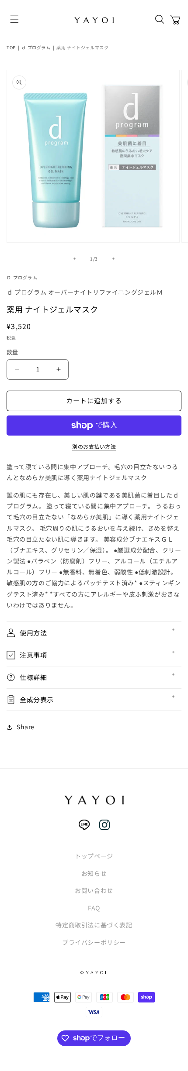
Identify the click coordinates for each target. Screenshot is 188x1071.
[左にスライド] (74, 258)
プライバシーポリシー (94, 942)
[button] (14, 20)
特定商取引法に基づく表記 (94, 924)
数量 (12, 352)
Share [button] (26, 726)
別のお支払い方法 (94, 446)
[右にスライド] (113, 258)
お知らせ (94, 873)
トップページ (94, 855)
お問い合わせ (94, 890)
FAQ (94, 907)
